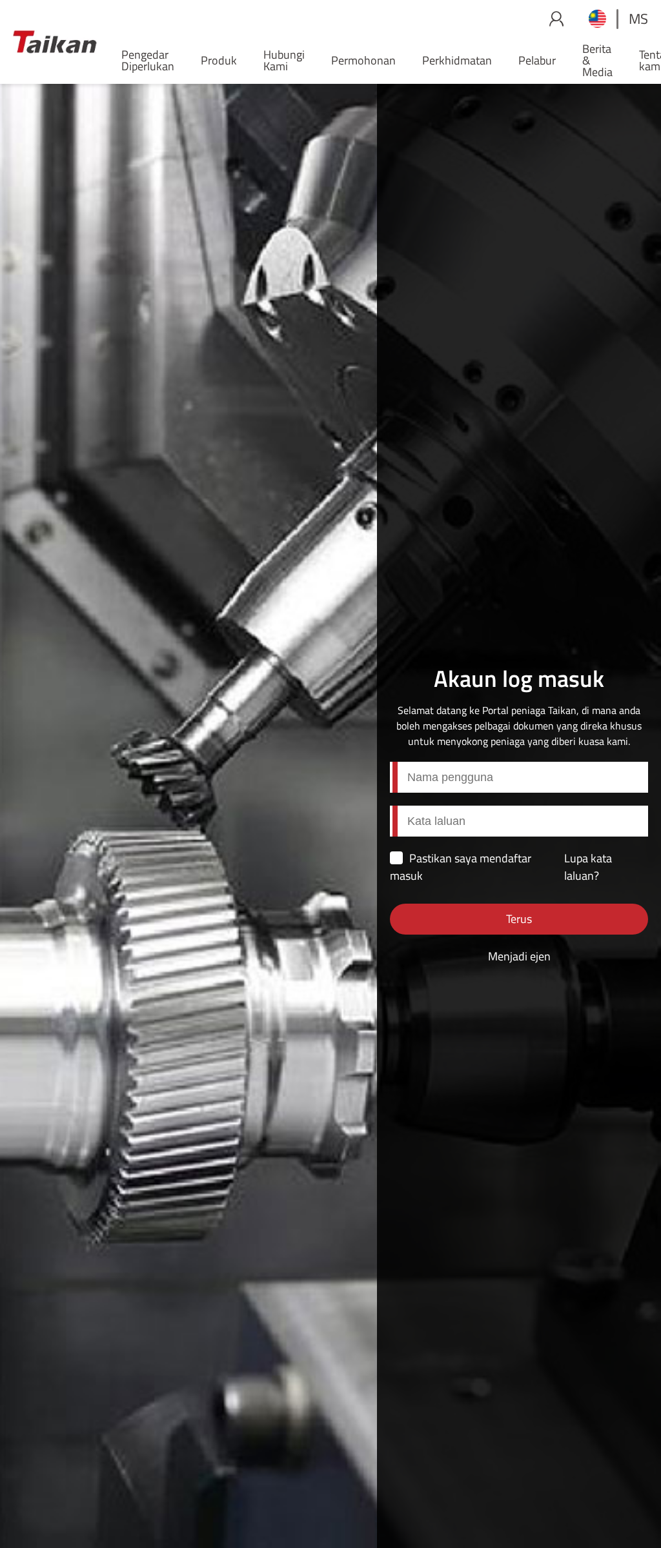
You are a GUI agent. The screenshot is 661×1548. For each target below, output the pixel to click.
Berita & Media (597, 60)
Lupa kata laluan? (588, 866)
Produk (219, 60)
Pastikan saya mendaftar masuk (460, 866)
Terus (519, 919)
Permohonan (363, 60)
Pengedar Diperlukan (147, 60)
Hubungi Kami (284, 60)
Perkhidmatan (457, 60)
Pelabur (537, 60)
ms (638, 19)
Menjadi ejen (519, 956)
